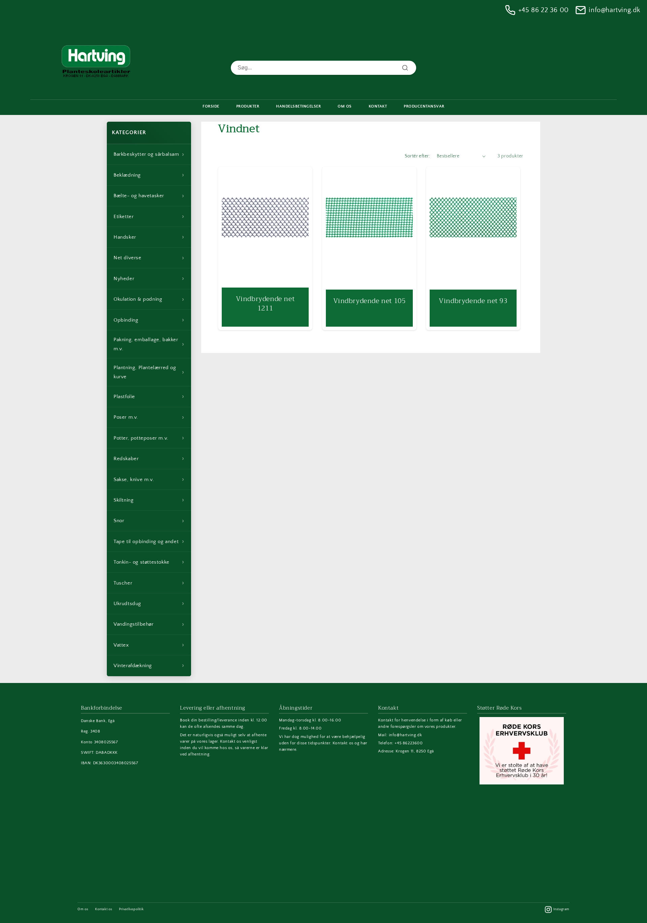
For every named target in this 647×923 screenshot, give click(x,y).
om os (345, 106)
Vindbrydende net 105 (369, 300)
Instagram (561, 909)
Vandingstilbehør (149, 624)
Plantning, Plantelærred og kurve (149, 372)
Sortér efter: (417, 156)
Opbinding (149, 320)
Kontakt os (103, 909)
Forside (211, 106)
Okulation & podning (149, 299)
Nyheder (149, 278)
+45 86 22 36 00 (543, 10)
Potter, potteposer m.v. (149, 438)
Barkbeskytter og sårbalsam (149, 154)
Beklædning (149, 175)
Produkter (247, 106)
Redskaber (149, 458)
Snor (149, 520)
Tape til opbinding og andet (149, 541)
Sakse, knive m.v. (149, 479)
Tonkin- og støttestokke (149, 562)
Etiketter (149, 216)
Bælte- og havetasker (149, 195)
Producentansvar (424, 106)
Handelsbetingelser (298, 106)
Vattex (149, 645)
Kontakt (378, 106)
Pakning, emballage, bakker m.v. (149, 344)
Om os (83, 909)
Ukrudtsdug (149, 603)
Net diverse (149, 258)
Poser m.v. (149, 417)
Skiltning (149, 500)
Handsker (149, 237)
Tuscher (149, 582)
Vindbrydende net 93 (473, 300)
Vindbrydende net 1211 (265, 303)
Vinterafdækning (149, 665)
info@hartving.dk (614, 10)
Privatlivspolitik (131, 909)
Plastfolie (149, 396)
